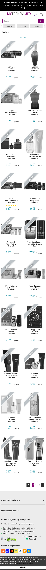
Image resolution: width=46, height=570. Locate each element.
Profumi (23, 26)
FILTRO (23, 38)
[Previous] (28, 485)
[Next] (42, 485)
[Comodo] (12, 539)
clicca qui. (13, 563)
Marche (9, 26)
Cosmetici (36, 26)
